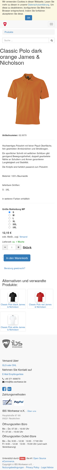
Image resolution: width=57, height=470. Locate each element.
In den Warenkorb (17, 258)
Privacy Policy (32, 467)
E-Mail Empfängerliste (12, 374)
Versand (23, 236)
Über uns (31, 411)
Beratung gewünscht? (14, 268)
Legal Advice (47, 467)
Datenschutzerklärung (38, 4)
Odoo (22, 458)
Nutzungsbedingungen (13, 467)
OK (28, 17)
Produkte (9, 31)
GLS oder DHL (9, 365)
